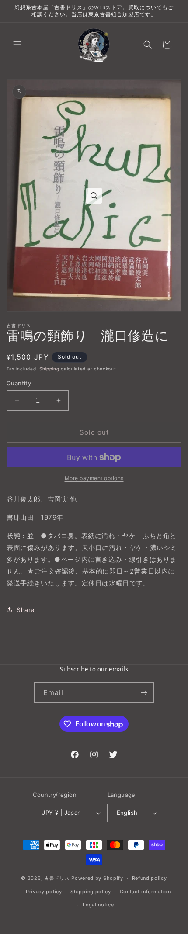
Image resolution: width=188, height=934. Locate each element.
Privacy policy (44, 892)
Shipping (49, 368)
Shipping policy (90, 892)
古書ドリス (57, 878)
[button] (17, 44)
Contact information (145, 892)
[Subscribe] (143, 692)
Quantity (19, 383)
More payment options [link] (94, 478)
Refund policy (149, 878)
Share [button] (26, 609)
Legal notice (98, 905)
